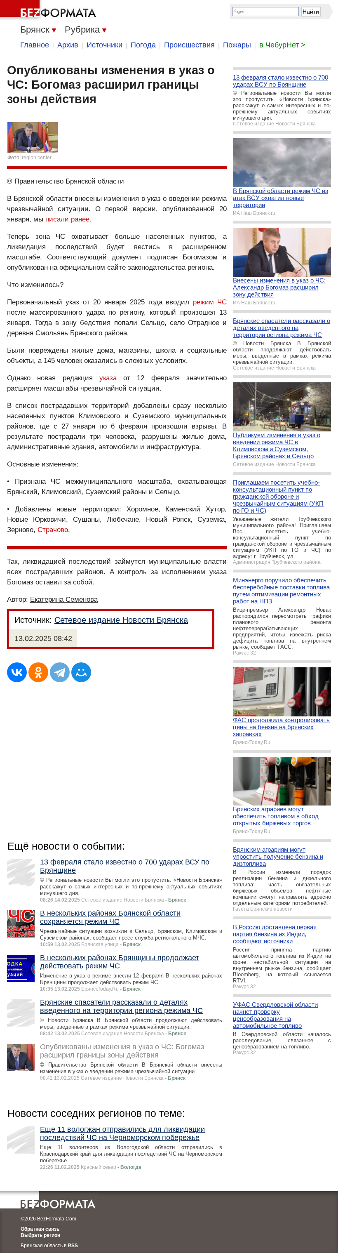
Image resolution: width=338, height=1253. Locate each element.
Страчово (53, 530)
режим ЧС (210, 302)
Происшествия (189, 45)
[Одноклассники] (38, 672)
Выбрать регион (40, 1235)
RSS (73, 1245)
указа (108, 378)
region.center (37, 157)
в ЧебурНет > (282, 45)
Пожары (237, 45)
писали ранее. (68, 219)
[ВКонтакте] (17, 672)
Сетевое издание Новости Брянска (121, 619)
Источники (104, 45)
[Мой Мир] (81, 672)
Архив (67, 45)
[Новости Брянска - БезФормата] (49, 10)
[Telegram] (60, 672)
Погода (143, 45)
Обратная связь (40, 1229)
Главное (34, 45)
